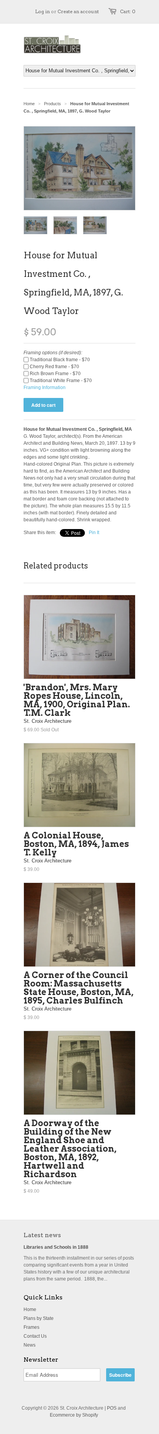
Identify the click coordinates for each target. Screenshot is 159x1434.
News (30, 1345)
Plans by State (39, 1318)
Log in (42, 11)
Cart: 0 (127, 11)
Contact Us (35, 1336)
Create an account (78, 11)
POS (112, 1408)
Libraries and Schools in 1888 (56, 1247)
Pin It (94, 532)
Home (30, 1309)
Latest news (42, 1235)
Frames (31, 1327)
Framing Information (45, 387)
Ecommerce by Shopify (74, 1415)
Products (52, 103)
